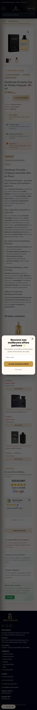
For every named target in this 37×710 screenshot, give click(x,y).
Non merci (18, 369)
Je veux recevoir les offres (18, 364)
